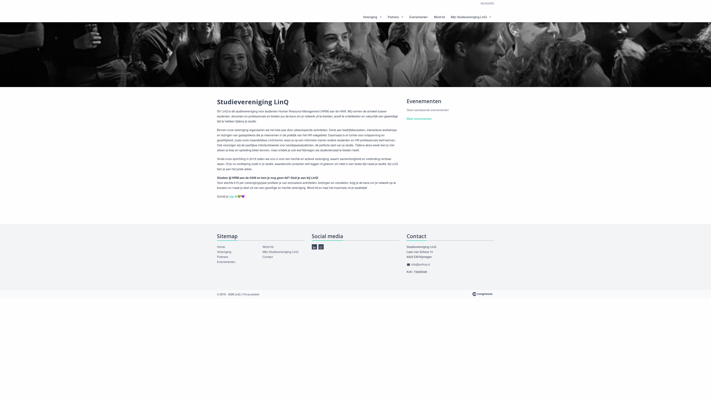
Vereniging (370, 17)
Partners (393, 17)
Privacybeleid (251, 294)
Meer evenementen (419, 118)
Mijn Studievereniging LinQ (469, 17)
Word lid (439, 17)
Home (221, 247)
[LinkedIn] (314, 246)
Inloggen (487, 3)
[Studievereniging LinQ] (231, 11)
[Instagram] (321, 246)
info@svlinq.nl (420, 264)
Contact (268, 257)
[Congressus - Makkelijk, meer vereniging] (482, 294)
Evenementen (418, 17)
